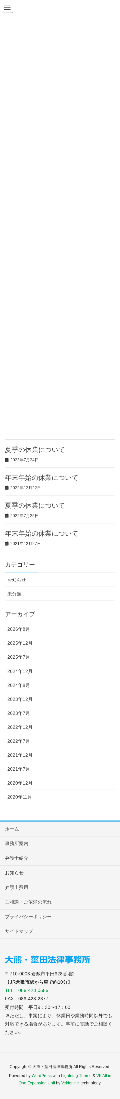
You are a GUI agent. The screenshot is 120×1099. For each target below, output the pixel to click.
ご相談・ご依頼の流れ (28, 902)
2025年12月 (20, 643)
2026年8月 (18, 629)
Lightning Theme (76, 1075)
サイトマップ (19, 931)
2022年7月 (18, 741)
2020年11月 (19, 797)
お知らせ (16, 580)
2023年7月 (18, 713)
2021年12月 (20, 755)
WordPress (42, 1075)
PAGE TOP (109, 1060)
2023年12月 (20, 699)
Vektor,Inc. (70, 1083)
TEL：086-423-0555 (26, 990)
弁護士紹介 (16, 858)
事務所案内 (16, 843)
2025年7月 (18, 657)
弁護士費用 (16, 887)
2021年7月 (18, 769)
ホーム (12, 828)
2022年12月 (20, 727)
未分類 (14, 594)
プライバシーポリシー (28, 916)
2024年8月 (18, 685)
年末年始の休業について (41, 477)
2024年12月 (20, 671)
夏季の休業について (35, 449)
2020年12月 (20, 783)
